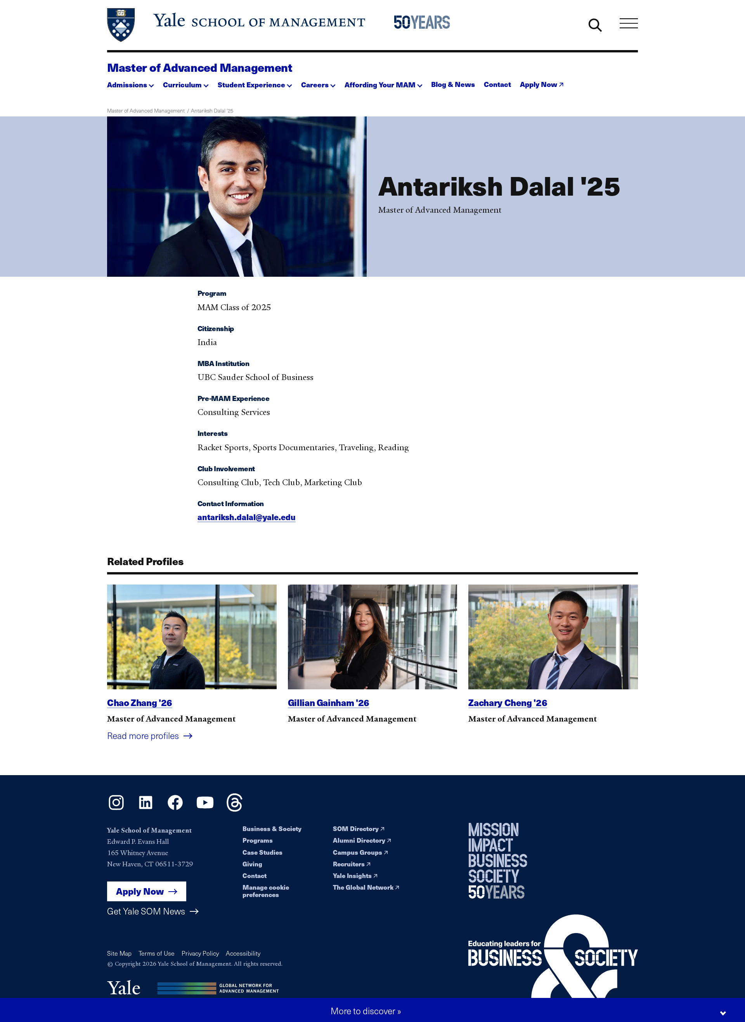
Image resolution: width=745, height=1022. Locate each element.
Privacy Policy (200, 953)
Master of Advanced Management (200, 67)
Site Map (119, 953)
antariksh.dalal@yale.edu (247, 516)
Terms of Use (157, 953)
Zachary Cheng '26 (507, 702)
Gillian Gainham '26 (328, 702)
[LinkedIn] (146, 809)
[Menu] (629, 23)
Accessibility (243, 953)
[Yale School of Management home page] (237, 25)
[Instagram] (116, 809)
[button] (130, 82)
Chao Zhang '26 (139, 702)
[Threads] (234, 809)
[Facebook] (175, 809)
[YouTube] (205, 809)
